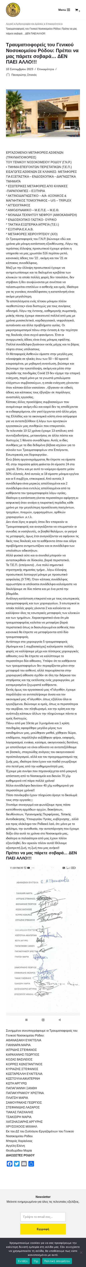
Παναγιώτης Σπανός (24, 74)
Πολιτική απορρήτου (57, 1261)
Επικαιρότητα (53, 24)
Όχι (36, 1261)
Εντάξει (23, 1261)
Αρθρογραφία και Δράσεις (29, 24)
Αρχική (9, 24)
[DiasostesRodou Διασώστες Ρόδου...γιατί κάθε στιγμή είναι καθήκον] (13, 10)
